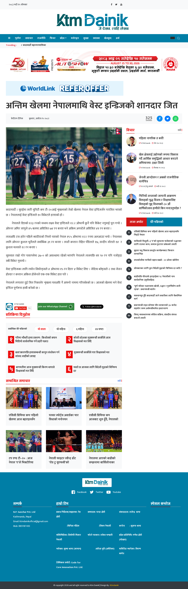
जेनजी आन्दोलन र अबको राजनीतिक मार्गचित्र (159, 179)
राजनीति (41, 38)
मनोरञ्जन (75, 38)
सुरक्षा (86, 38)
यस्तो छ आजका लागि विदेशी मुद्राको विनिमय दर (95, 369)
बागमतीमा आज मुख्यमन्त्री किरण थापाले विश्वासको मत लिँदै (35, 369)
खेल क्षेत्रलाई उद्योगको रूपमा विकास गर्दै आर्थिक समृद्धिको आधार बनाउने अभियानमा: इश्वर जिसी (158, 158)
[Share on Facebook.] (160, 119)
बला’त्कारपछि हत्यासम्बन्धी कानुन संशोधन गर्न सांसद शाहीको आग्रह (37, 354)
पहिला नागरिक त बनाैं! (151, 138)
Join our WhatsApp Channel (53, 307)
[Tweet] (168, 119)
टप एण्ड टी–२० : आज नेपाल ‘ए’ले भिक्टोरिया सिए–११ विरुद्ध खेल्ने (21, 462)
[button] (172, 38)
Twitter (99, 492)
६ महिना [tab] (80, 329)
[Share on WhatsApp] (175, 119)
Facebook (82, 492)
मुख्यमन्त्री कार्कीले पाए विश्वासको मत (91, 352)
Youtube (116, 492)
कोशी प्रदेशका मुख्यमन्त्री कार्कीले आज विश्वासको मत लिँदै (92, 340)
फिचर (53, 38)
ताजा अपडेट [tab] (136, 221)
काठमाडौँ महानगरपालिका (34, 45)
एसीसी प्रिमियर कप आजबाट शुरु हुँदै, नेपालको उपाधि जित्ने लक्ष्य (103, 419)
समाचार (29, 38)
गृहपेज (18, 38)
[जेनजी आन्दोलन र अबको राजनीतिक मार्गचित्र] (132, 180)
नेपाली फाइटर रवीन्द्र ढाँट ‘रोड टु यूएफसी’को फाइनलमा (62, 462)
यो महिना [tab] (61, 329)
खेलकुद (107, 38)
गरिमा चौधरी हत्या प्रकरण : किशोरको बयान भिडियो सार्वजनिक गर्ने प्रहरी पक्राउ (36, 340)
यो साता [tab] (42, 329)
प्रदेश (62, 38)
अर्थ (117, 38)
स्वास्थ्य (96, 38)
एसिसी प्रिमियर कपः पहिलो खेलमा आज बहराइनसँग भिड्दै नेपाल (23, 419)
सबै (119, 381)
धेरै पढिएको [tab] (156, 221)
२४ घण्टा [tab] (99, 329)
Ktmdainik (114, 585)
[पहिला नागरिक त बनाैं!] (132, 141)
